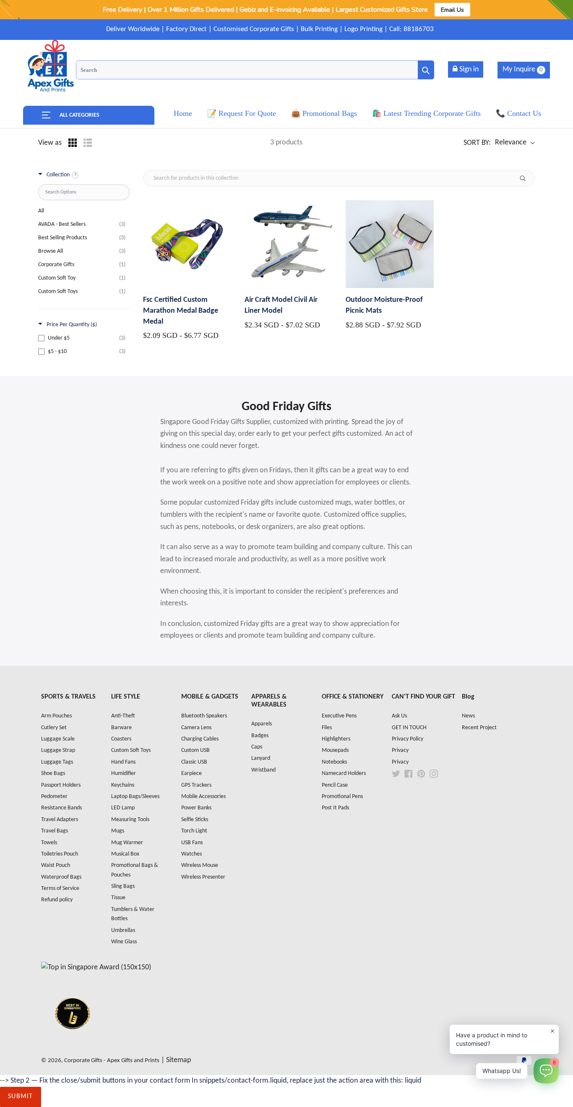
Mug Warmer (127, 843)
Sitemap (178, 1060)
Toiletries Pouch (59, 854)
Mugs (117, 831)
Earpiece (191, 773)
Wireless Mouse (199, 865)
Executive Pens (339, 716)
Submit (20, 1096)
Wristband (263, 770)
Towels (49, 843)
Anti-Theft (123, 716)
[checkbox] (81, 338)
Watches (191, 854)
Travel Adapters (59, 820)
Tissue (118, 898)
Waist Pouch (55, 865)
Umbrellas (123, 930)
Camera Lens (196, 728)
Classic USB (194, 762)
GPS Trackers (196, 785)
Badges (259, 736)
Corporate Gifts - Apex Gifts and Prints (111, 1060)
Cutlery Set (54, 728)
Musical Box (125, 854)
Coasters (121, 739)
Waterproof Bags (61, 877)
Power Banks (196, 808)
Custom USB (195, 750)
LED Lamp (123, 808)
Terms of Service (60, 888)
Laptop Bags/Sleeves (135, 796)
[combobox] (255, 69)
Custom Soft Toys (131, 750)
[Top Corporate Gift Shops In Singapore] (96, 967)
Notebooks (334, 762)
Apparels (261, 724)
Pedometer (54, 796)
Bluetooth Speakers (204, 716)
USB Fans (192, 843)
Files (327, 728)
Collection (58, 175)
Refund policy (57, 900)
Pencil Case (335, 785)
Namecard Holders (344, 773)
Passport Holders (61, 785)
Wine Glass (124, 942)
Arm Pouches (56, 716)
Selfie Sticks (194, 820)
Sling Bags (123, 886)
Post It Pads (335, 808)
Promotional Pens (342, 796)
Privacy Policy (407, 739)
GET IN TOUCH (409, 728)
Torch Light (194, 831)
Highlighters (336, 739)
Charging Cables (200, 739)
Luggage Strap (58, 750)
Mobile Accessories (203, 796)
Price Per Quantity (72, 325)
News (468, 716)
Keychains (122, 785)
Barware (121, 728)
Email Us (452, 9)
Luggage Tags (57, 762)
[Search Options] (526, 178)
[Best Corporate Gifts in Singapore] (72, 1040)
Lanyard (260, 758)
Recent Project (479, 728)
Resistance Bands (61, 808)
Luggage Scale (58, 739)
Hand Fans (123, 762)
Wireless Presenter (203, 877)
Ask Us (399, 716)
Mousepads (335, 750)
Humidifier (123, 773)
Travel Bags (54, 831)
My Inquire (523, 69)
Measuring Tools (130, 820)
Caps (256, 747)
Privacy (400, 750)
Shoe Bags (53, 773)
